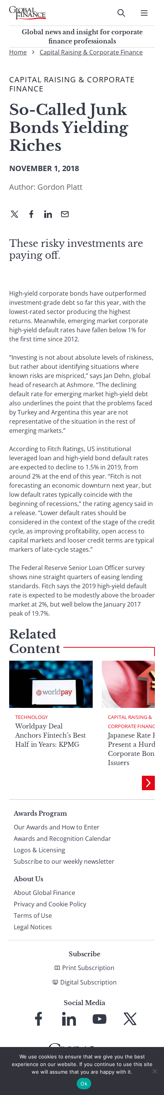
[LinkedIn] (51, 214)
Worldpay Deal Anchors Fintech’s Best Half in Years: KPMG (50, 735)
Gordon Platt (59, 187)
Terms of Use (33, 915)
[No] (154, 1071)
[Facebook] (34, 214)
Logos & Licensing (39, 850)
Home (18, 52)
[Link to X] (130, 1019)
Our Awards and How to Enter (57, 827)
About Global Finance (44, 892)
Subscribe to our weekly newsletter (64, 861)
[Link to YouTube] (99, 1019)
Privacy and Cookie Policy (50, 904)
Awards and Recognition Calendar (62, 838)
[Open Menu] (144, 13)
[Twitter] (17, 214)
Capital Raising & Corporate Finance (91, 52)
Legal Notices (33, 927)
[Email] (67, 215)
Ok (83, 1084)
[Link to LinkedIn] (69, 1019)
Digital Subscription (88, 982)
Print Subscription (88, 968)
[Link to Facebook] (38, 1019)
